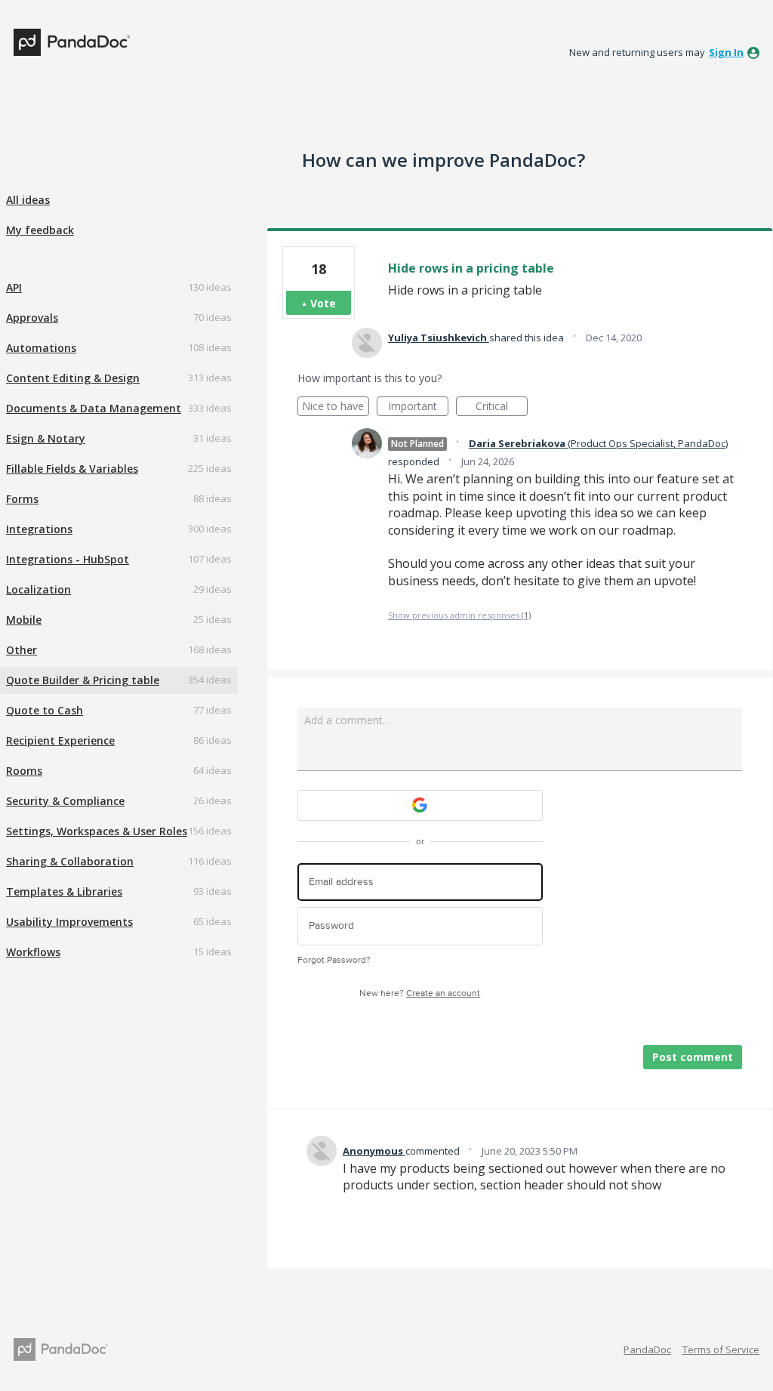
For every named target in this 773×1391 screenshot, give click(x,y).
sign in (726, 52)
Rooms (24, 770)
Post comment (692, 1057)
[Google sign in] (420, 805)
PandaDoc (647, 1349)
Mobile (24, 619)
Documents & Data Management (93, 408)
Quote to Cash (44, 710)
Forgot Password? (334, 960)
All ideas (28, 200)
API (14, 287)
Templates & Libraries (64, 891)
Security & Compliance (65, 801)
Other (21, 650)
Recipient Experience (60, 740)
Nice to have (335, 407)
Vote (323, 303)
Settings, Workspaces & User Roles (96, 831)
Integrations (39, 529)
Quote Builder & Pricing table (82, 680)
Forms (22, 499)
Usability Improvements (69, 921)
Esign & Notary (45, 438)
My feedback (40, 230)
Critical (502, 407)
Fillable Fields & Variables (72, 468)
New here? (419, 993)
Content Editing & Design (73, 378)
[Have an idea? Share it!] (72, 42)
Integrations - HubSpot (67, 559)
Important (418, 407)
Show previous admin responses (459, 615)
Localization (38, 589)
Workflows (33, 952)
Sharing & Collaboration (70, 861)
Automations (41, 348)
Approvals (32, 317)
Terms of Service (720, 1349)
